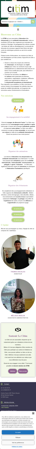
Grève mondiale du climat (8, 411)
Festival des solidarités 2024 (9, 405)
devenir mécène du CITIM (21, 366)
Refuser (18, 437)
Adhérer (12, 371)
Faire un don (23, 371)
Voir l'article (5, 407)
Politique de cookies (17, 446)
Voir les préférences (18, 442)
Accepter (18, 432)
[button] (33, 413)
